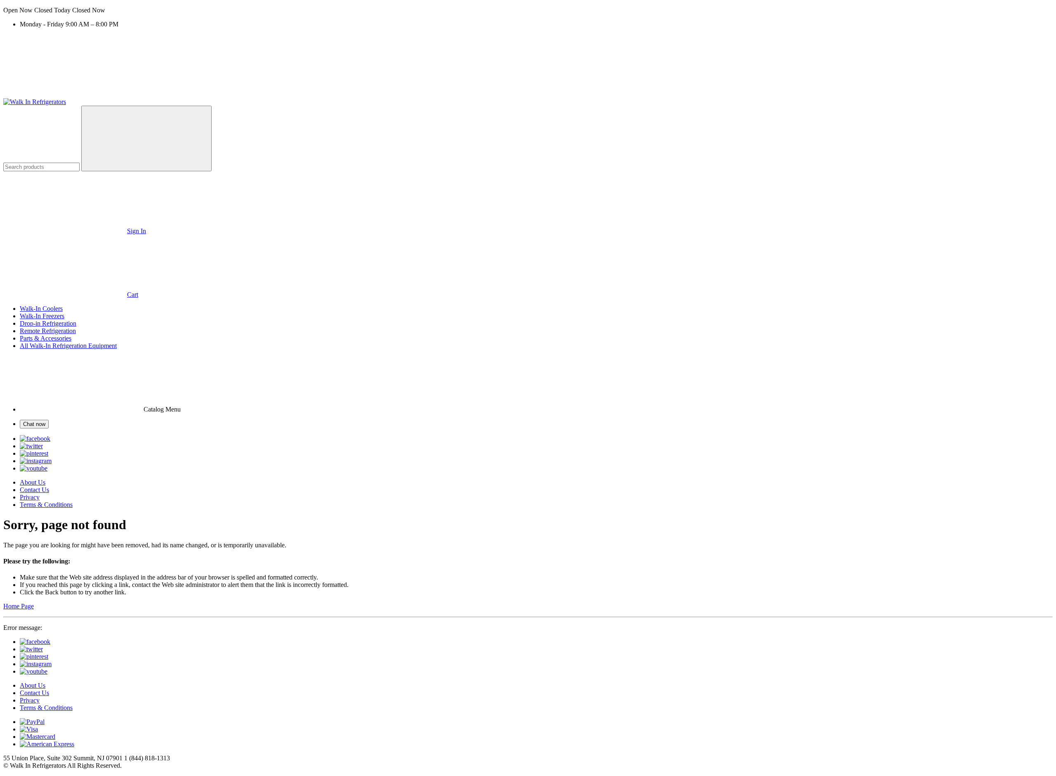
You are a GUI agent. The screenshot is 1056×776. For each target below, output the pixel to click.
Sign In (136, 230)
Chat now (34, 424)
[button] (528, 10)
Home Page (18, 606)
